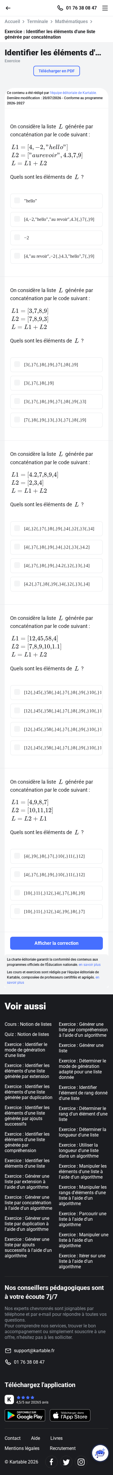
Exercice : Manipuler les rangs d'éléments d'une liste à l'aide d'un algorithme (83, 1195)
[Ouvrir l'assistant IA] (100, 1453)
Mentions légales (22, 1448)
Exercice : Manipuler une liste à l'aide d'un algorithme (83, 1240)
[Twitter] (66, 1462)
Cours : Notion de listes (28, 1024)
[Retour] (10, 7)
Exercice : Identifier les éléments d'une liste (27, 1163)
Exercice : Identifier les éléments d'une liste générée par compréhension (27, 1142)
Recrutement (63, 1448)
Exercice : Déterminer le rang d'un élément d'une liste (83, 1114)
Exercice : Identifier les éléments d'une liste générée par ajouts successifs (27, 1116)
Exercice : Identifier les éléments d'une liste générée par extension (27, 1071)
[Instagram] (81, 1462)
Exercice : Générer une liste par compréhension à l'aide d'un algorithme (83, 1029)
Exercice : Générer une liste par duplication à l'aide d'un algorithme (27, 1224)
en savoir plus (90, 965)
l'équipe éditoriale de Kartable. (73, 93)
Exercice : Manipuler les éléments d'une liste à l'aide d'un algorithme (83, 1171)
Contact (13, 1438)
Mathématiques (71, 21)
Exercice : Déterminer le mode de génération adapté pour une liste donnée (82, 1069)
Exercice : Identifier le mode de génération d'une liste (26, 1050)
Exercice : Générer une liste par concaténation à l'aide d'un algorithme (28, 1202)
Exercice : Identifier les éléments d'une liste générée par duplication (28, 1092)
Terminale (37, 21)
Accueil (12, 21)
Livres (56, 1438)
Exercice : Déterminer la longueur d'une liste (82, 1132)
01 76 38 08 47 (81, 8)
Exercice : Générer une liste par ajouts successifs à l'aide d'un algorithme (28, 1247)
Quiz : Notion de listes (27, 1034)
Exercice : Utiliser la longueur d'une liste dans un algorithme (79, 1150)
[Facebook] (51, 1462)
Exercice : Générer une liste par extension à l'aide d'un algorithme (27, 1181)
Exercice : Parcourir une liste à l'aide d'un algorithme (82, 1219)
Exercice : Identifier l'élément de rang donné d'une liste (83, 1093)
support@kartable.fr (34, 1350)
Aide (35, 1438)
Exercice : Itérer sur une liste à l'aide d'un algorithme (82, 1261)
